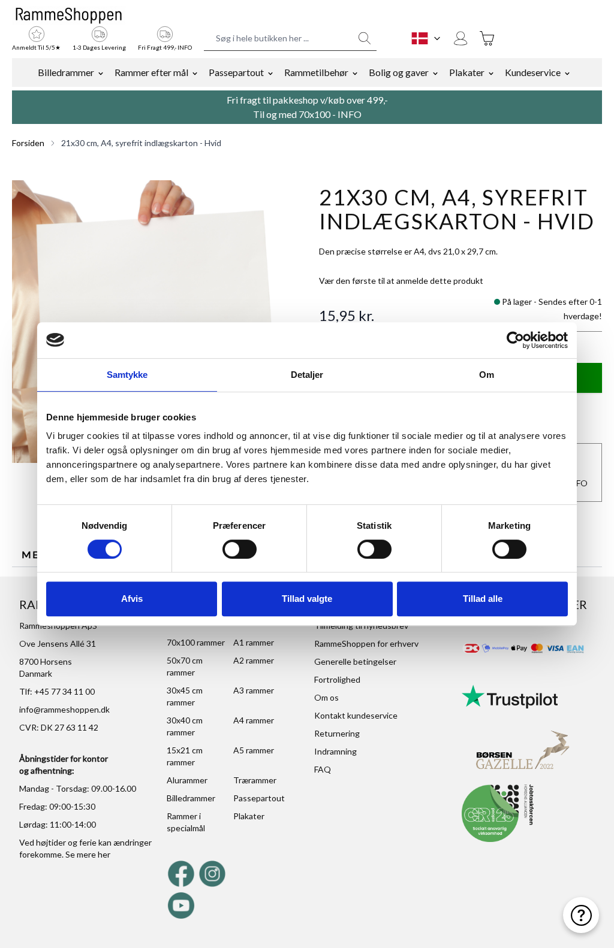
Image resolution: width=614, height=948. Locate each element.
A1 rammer (253, 642)
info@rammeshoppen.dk (64, 709)
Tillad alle (482, 598)
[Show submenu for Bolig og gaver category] (435, 72)
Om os (326, 697)
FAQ (322, 769)
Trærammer (254, 780)
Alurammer (187, 780)
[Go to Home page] (68, 15)
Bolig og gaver (399, 72)
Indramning (335, 751)
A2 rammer (253, 660)
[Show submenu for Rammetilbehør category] (355, 72)
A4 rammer (253, 720)
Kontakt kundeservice (356, 715)
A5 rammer (253, 750)
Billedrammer (66, 72)
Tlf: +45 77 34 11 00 (57, 691)
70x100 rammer (196, 642)
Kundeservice (533, 72)
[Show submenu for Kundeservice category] (567, 72)
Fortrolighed (337, 679)
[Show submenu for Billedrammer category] (101, 72)
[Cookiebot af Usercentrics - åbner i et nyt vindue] (515, 340)
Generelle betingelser (355, 661)
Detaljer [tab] (307, 374)
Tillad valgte (307, 598)
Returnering (337, 733)
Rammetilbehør (316, 72)
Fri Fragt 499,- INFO (165, 47)
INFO (350, 114)
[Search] (364, 38)
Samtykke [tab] (127, 374)
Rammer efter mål (151, 72)
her (104, 854)
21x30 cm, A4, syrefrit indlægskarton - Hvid (141, 143)
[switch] (239, 549)
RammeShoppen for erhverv (366, 643)
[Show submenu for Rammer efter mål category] (195, 72)
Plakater (466, 72)
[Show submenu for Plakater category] (491, 72)
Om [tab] (486, 374)
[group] (401, 281)
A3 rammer (253, 690)
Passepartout (236, 72)
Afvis (132, 598)
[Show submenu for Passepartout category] (270, 72)
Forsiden (28, 143)
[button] (153, 321)
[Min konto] (460, 38)
